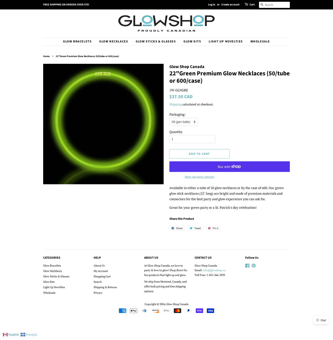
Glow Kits (192, 41)
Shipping (175, 104)
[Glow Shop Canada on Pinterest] (253, 266)
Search (98, 282)
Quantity (175, 132)
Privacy (98, 293)
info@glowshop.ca (214, 270)
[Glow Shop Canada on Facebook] (247, 266)
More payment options (199, 177)
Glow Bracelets (77, 41)
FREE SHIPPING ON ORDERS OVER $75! (66, 5)
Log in (211, 5)
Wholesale (260, 41)
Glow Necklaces (113, 41)
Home (46, 56)
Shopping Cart (102, 276)
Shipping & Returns (105, 287)
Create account (230, 5)
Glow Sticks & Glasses (156, 41)
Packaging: (177, 114)
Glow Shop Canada (177, 304)
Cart (252, 5)
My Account (101, 271)
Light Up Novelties (226, 41)
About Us (99, 265)
